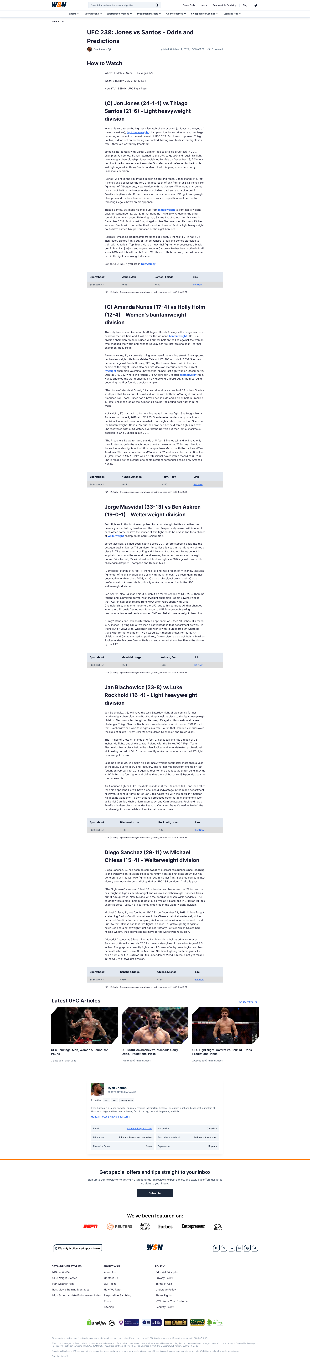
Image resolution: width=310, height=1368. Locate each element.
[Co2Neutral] (215, 1322)
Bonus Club (189, 5)
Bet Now (197, 284)
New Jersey (148, 263)
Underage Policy (166, 1289)
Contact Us (111, 1278)
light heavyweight (138, 132)
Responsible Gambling (225, 5)
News (204, 5)
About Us (109, 1272)
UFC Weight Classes (64, 1278)
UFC (63, 21)
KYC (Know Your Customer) (173, 1301)
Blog (245, 5)
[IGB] (128, 1322)
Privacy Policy (164, 1278)
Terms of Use (164, 1283)
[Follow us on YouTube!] (232, 1248)
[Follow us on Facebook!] (216, 1248)
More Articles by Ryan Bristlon (109, 1117)
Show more (246, 1001)
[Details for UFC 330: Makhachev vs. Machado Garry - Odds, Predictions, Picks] (155, 1025)
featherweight (188, 374)
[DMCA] (96, 1322)
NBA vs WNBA (61, 1272)
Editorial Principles (167, 1272)
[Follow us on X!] (224, 1248)
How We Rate (112, 1289)
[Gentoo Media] (152, 1322)
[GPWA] (197, 1322)
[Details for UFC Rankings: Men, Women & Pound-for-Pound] (84, 1025)
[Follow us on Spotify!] (247, 1248)
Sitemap (109, 1307)
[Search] (156, 5)
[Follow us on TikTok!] (255, 1248)
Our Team (110, 1283)
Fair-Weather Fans (63, 1283)
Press (107, 1301)
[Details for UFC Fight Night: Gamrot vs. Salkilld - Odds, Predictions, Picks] (225, 1025)
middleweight (166, 209)
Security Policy (165, 1307)
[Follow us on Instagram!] (239, 1248)
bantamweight (178, 336)
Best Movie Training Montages (70, 1289)
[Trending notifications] (255, 5)
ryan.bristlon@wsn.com (139, 1128)
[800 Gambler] (175, 1322)
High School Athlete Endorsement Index (76, 1295)
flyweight (110, 370)
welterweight (116, 535)
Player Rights (164, 1295)
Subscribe (155, 1193)
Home (54, 21)
